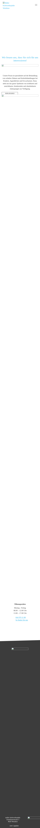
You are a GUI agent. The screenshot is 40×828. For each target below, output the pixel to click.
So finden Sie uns (22, 620)
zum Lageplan (14, 826)
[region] (20, 29)
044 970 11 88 (21, 617)
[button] (20, 47)
